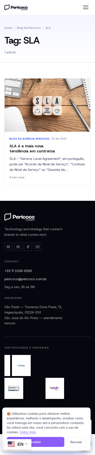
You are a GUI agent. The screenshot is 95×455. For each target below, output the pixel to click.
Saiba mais (28, 432)
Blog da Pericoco (29, 27)
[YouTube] (38, 247)
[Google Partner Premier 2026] (7, 365)
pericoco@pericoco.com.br (25, 279)
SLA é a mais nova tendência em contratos (32, 148)
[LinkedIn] (8, 247)
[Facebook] (28, 247)
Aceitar (35, 442)
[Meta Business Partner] (21, 365)
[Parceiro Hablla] (55, 388)
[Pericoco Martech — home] (19, 217)
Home (8, 27)
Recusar (76, 442)
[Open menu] (86, 7)
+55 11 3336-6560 (18, 271)
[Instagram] (18, 247)
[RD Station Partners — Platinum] (13, 388)
